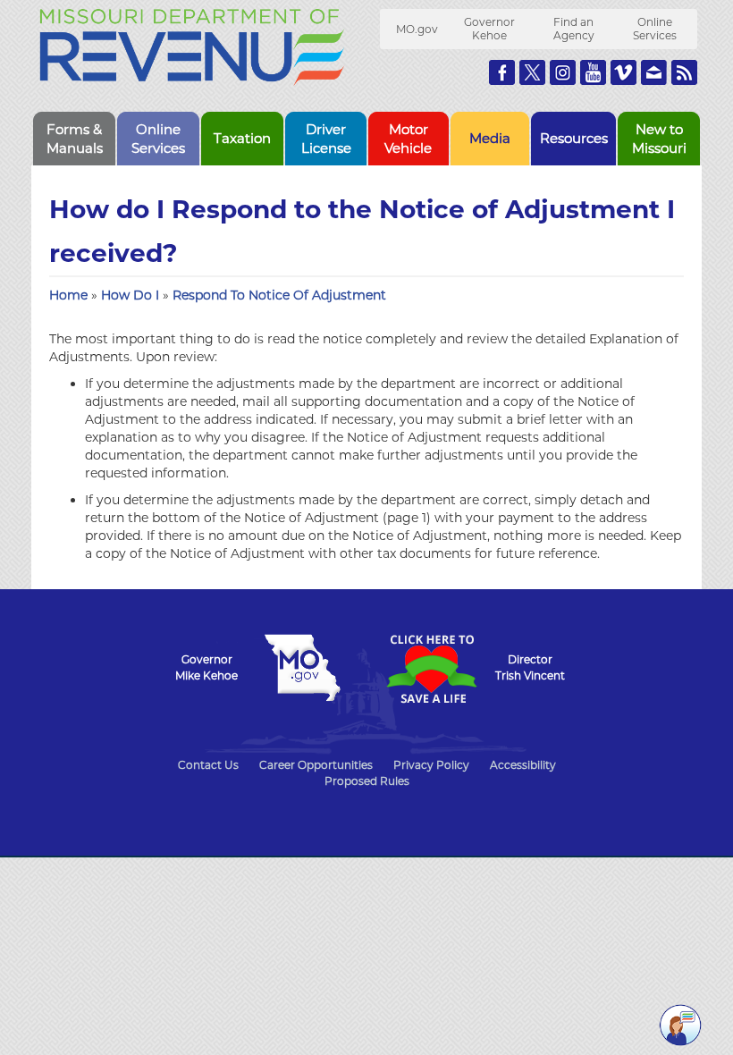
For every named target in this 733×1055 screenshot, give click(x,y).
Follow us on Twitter (532, 72)
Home (68, 295)
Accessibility (523, 765)
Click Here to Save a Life (430, 669)
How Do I (132, 295)
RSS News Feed (684, 72)
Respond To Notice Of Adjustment (279, 295)
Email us (654, 72)
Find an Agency (573, 28)
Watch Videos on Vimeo (623, 72)
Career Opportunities (316, 765)
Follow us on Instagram (563, 72)
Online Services (655, 28)
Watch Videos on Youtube (593, 72)
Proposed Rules (366, 781)
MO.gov (417, 29)
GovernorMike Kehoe (206, 667)
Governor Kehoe (489, 28)
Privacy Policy (431, 765)
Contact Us (208, 765)
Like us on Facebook (502, 72)
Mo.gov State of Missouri (302, 668)
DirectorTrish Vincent (530, 667)
